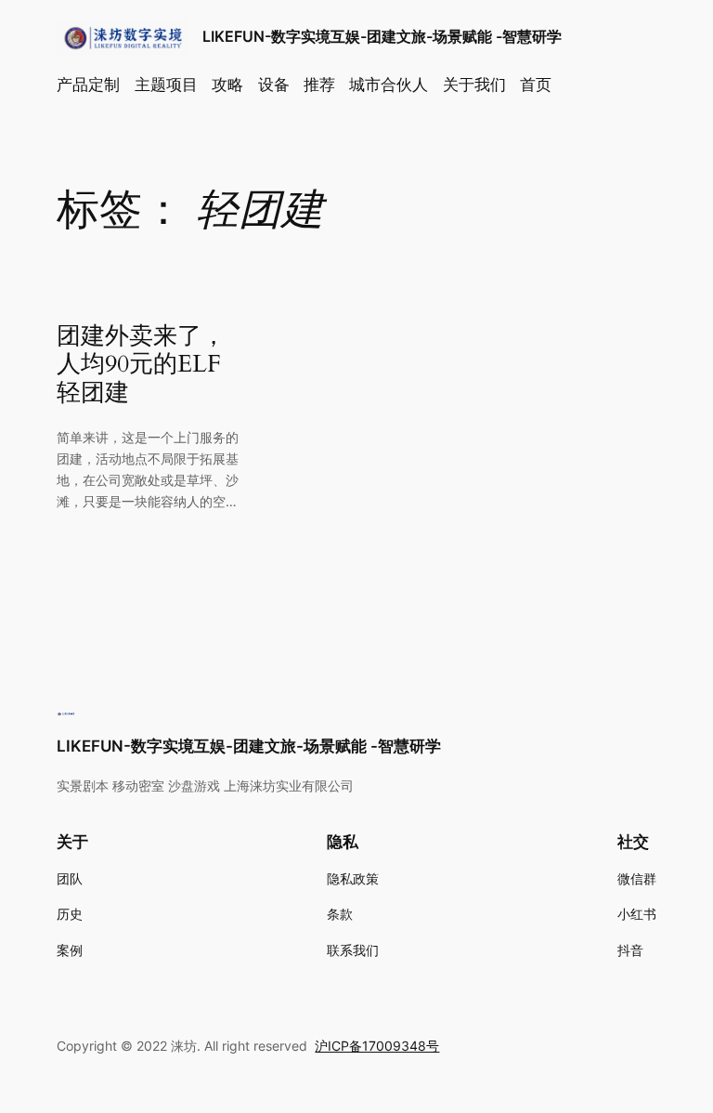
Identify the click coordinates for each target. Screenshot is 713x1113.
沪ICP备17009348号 (377, 1046)
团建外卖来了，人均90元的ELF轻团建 (141, 365)
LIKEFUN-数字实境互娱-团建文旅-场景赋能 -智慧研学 (382, 36)
